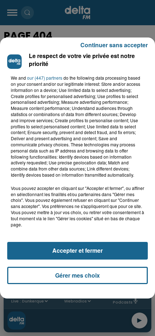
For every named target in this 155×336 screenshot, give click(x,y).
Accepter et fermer (77, 250)
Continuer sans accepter (114, 45)
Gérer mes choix (77, 275)
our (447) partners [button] (44, 78)
